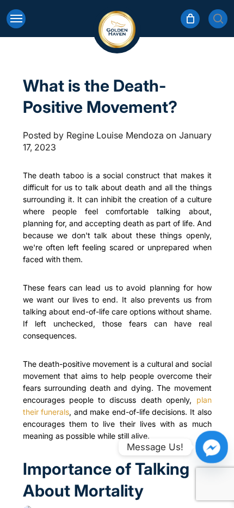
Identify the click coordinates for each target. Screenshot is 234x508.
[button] (16, 18)
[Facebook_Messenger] (211, 447)
